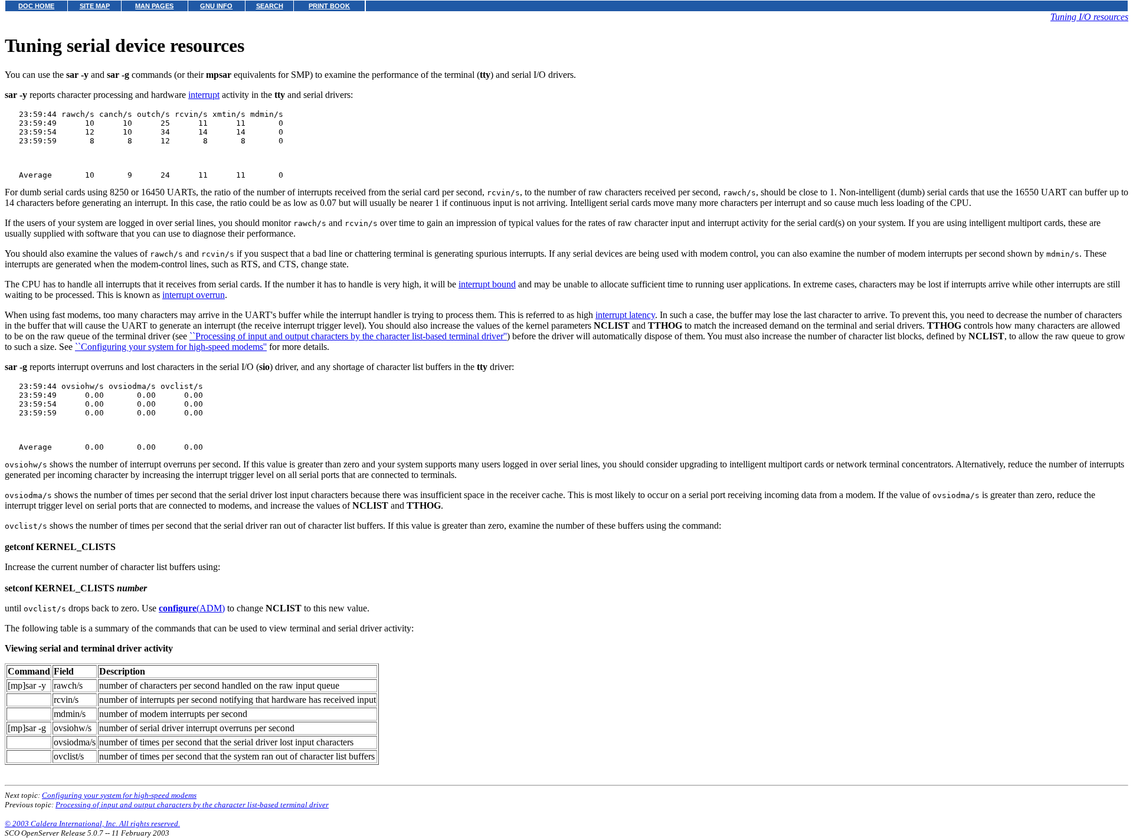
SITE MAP (95, 5)
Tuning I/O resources (1089, 17)
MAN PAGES (154, 5)
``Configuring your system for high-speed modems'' (171, 347)
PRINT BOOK (329, 5)
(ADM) (192, 608)
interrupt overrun (193, 295)
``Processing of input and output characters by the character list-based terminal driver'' (348, 336)
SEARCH (269, 5)
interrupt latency (625, 315)
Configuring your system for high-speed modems (119, 795)
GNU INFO (216, 5)
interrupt (204, 95)
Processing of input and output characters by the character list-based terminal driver (192, 804)
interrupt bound (487, 284)
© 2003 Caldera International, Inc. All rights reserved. (92, 823)
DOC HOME (36, 5)
